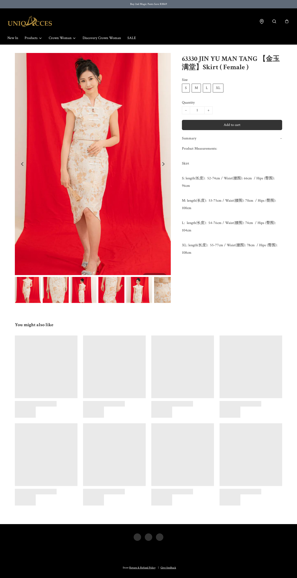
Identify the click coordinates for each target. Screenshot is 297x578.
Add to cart (232, 124)
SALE (131, 38)
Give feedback (168, 567)
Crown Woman (60, 38)
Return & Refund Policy (142, 567)
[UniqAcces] (29, 21)
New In (12, 38)
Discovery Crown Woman (102, 38)
